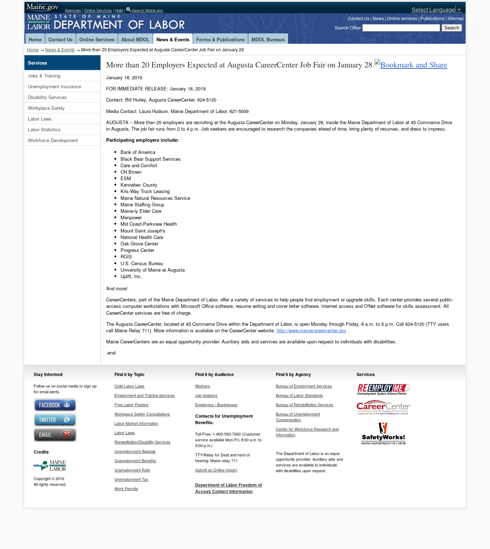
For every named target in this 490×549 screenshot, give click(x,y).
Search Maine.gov (147, 10)
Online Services (98, 10)
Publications (432, 18)
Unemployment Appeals (135, 451)
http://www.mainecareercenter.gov (312, 330)
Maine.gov (42, 7)
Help (119, 10)
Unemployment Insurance (54, 86)
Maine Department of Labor (117, 23)
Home (35, 39)
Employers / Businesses (216, 404)
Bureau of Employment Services (304, 386)
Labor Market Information (136, 423)
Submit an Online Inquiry (216, 470)
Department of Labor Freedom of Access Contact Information (228, 488)
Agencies (73, 10)
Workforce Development (53, 140)
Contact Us (358, 18)
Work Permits (126, 488)
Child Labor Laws (129, 386)
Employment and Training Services (144, 395)
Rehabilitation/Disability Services (142, 442)
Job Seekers (206, 395)
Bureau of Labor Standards (299, 395)
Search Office (348, 27)
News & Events (172, 39)
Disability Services (47, 97)
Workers (202, 386)
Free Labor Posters (131, 404)
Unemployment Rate (132, 470)
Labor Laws (40, 118)
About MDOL (135, 39)
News (378, 18)
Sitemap (456, 18)
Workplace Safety (46, 107)
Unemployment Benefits (135, 460)
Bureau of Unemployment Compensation (298, 416)
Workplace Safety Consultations (142, 414)
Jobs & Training (44, 75)
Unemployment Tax (131, 479)
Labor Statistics (44, 129)
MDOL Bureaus (268, 39)
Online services (402, 18)
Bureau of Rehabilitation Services (304, 404)
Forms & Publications (220, 39)
